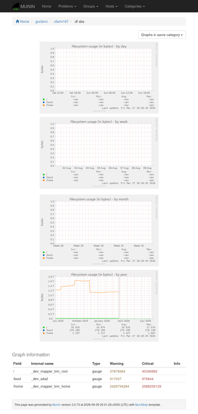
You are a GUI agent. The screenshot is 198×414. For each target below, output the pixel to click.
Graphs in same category (161, 34)
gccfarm (41, 21)
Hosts (110, 6)
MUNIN (28, 6)
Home (46, 6)
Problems (66, 6)
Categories (133, 6)
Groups (90, 6)
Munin (56, 404)
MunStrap (141, 404)
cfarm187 (61, 21)
